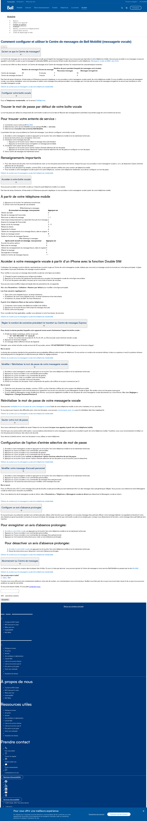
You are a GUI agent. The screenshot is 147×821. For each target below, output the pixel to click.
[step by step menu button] (5, 47)
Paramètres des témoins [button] (11, 673)
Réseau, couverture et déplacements (26, 29)
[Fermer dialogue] (143, 811)
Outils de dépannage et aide (23, 32)
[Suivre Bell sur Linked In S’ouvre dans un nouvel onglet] (6, 790)
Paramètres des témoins (96, 814)
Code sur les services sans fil (13, 664)
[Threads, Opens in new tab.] (6, 796)
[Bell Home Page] (10, 8)
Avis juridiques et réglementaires (14, 656)
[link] (6, 748)
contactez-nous (34, 587)
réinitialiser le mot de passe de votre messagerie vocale (29, 406)
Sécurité (7, 653)
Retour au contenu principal (73, 606)
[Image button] (2, 47)
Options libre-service (20, 31)
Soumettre (5, 599)
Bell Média (8, 632)
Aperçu (15, 21)
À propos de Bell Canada (12, 622)
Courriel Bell (8, 658)
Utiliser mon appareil (20, 23)
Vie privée (8, 651)
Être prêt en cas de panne (12, 666)
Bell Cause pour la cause (12, 624)
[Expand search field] (122, 8)
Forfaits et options (19, 25)
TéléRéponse (40, 100)
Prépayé (16, 27)
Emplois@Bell (9, 630)
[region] (73, 814)
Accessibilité (143, 1)
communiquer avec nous (66, 410)
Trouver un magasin (131, 1)
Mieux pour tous (30, 1)
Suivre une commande (11, 669)
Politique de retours (10, 648)
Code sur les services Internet (13, 661)
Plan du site (9, 806)
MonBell (30, 125)
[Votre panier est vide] (127, 8)
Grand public (11, 1)
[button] (3, 577)
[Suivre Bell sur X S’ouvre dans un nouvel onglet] (5, 784)
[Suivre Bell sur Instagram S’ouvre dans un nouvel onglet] (6, 787)
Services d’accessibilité (12, 777)
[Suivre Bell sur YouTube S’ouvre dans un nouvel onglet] (6, 793)
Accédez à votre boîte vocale (15, 531)
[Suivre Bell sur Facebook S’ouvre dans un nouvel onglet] (6, 782)
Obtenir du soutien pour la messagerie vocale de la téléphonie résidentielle (27, 87)
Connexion (135, 8)
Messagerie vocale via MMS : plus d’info (105, 61)
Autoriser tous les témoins (119, 814)
